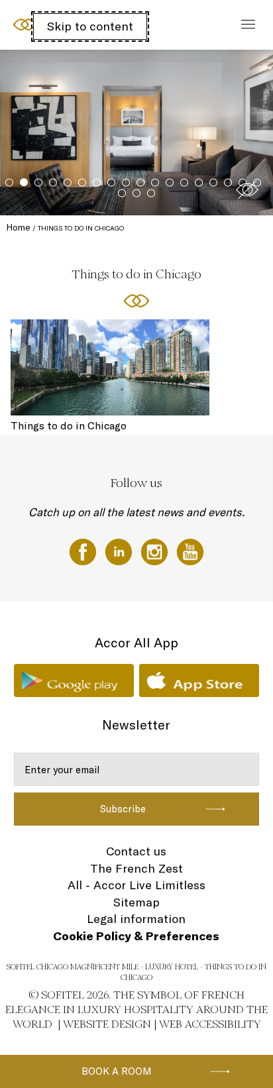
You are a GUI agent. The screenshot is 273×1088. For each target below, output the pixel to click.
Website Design (107, 1024)
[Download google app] (74, 680)
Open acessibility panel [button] (54, 23)
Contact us (136, 851)
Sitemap (136, 902)
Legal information (136, 918)
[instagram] (156, 550)
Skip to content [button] (90, 26)
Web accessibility (210, 1024)
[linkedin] (120, 550)
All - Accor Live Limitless (136, 885)
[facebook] (84, 550)
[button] (247, 189)
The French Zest (136, 868)
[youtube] (190, 550)
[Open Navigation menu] (245, 25)
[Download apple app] (199, 680)
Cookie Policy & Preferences (136, 936)
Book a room (117, 1071)
